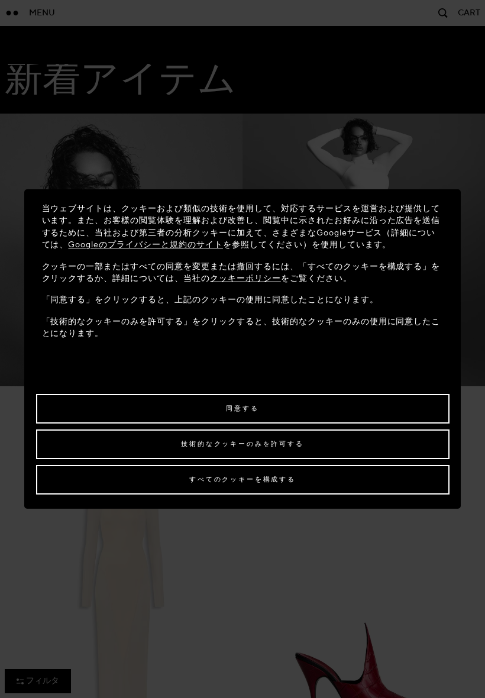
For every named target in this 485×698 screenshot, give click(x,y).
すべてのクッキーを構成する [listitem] (242, 479)
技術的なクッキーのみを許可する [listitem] (242, 444)
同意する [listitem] (242, 408)
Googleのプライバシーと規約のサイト (145, 245)
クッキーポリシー (245, 278)
